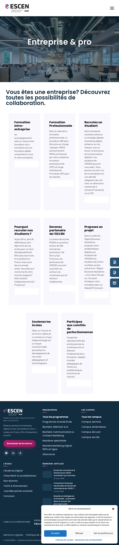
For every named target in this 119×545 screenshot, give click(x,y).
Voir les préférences (103, 533)
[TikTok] (20, 453)
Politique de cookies (64, 539)
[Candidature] (114, 272)
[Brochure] (114, 262)
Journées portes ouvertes (18, 491)
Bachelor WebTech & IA (55, 426)
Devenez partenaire (65, 288)
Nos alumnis (10, 480)
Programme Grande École (57, 421)
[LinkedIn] (13, 453)
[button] (113, 508)
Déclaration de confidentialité (88, 539)
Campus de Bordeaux (93, 426)
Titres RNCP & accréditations (19, 475)
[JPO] (114, 282)
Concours (9, 496)
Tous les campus (91, 416)
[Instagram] (6, 453)
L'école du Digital (13, 470)
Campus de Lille (90, 437)
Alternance (49, 454)
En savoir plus (26, 164)
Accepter (55, 533)
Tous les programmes (55, 416)
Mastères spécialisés (54, 440)
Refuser (79, 533)
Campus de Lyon (91, 431)
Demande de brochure (19, 443)
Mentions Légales (13, 534)
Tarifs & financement (15, 485)
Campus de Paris (91, 421)
